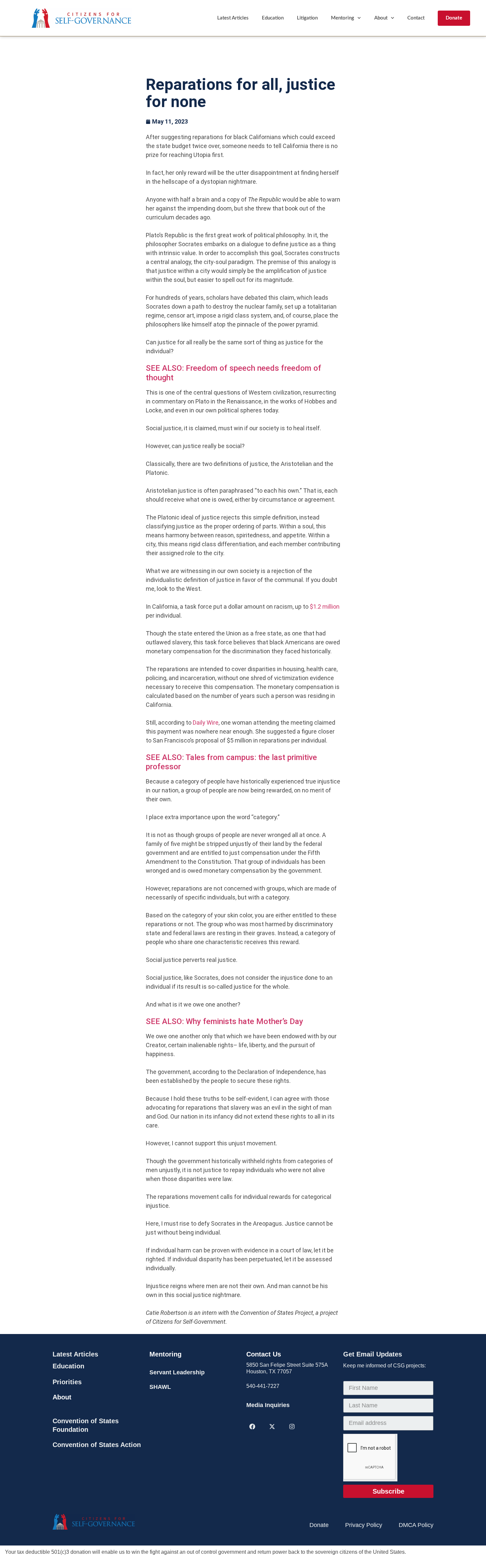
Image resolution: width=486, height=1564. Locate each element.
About (380, 18)
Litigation (307, 18)
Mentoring (342, 18)
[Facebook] (252, 1426)
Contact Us (263, 1354)
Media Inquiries (268, 1405)
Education (273, 18)
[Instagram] (292, 1426)
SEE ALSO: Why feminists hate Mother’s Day (224, 1021)
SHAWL (160, 1387)
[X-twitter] (272, 1426)
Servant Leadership (177, 1372)
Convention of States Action (97, 1444)
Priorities (67, 1382)
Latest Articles (233, 18)
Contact (416, 18)
